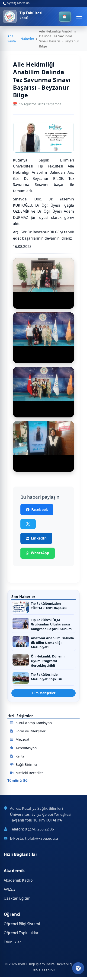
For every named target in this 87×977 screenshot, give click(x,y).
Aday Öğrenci (65, 17)
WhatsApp (40, 553)
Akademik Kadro (18, 880)
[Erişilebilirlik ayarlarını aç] (78, 968)
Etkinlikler (12, 942)
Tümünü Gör (18, 780)
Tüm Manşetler (43, 693)
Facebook (39, 509)
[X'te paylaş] (28, 524)
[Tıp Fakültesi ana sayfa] (10, 16)
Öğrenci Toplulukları (21, 932)
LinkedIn (39, 538)
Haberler (27, 38)
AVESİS (10, 889)
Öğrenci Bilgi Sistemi (22, 923)
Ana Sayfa (11, 38)
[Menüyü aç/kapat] (79, 17)
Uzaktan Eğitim (17, 898)
